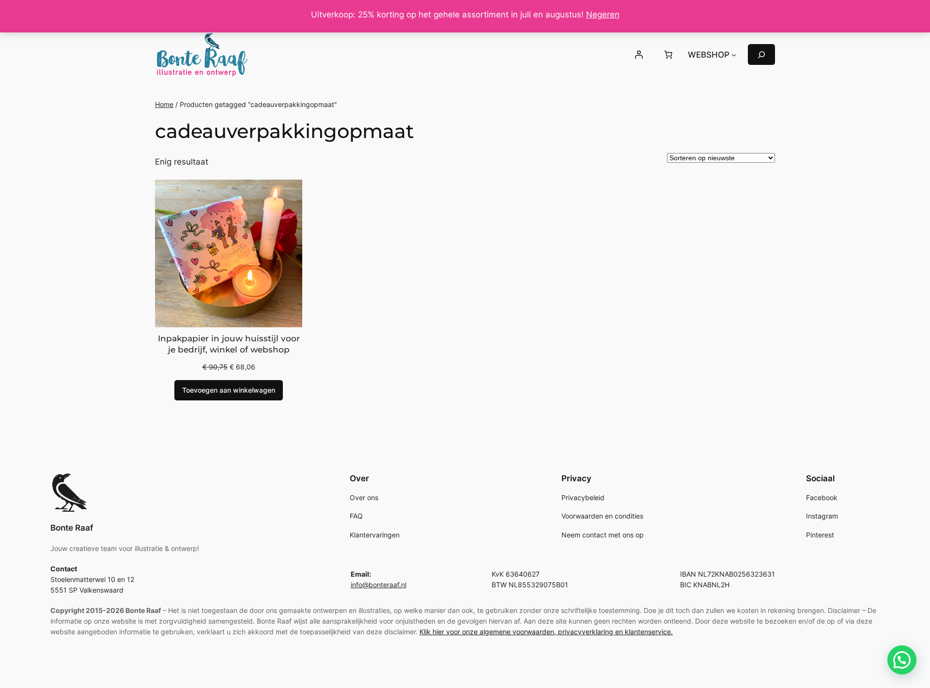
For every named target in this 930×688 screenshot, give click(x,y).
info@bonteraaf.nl (378, 585)
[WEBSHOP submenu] (733, 54)
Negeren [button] (603, 14)
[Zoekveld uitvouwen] (761, 54)
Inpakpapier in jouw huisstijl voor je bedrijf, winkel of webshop (229, 344)
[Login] (638, 55)
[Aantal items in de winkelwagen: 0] (668, 55)
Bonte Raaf (71, 528)
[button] (901, 659)
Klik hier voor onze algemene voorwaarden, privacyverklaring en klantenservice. (546, 631)
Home (164, 104)
